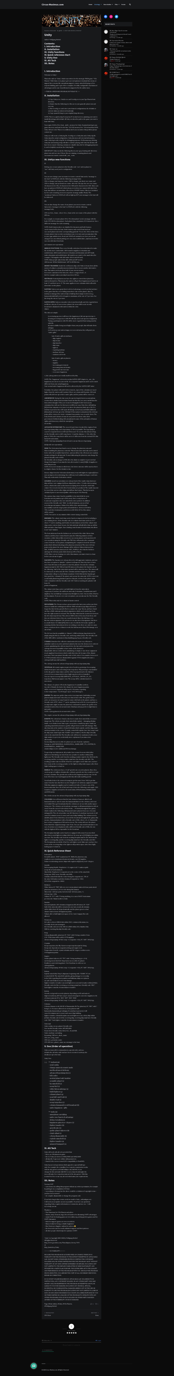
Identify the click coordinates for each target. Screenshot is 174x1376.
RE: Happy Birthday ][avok (117, 57)
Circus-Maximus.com (53, 4)
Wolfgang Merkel (51, 1306)
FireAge (113, 37)
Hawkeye (113, 54)
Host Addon (53, 1304)
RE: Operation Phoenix (116, 40)
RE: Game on (113, 49)
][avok (112, 61)
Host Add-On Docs (70, 30)
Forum (123, 4)
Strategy (97, 4)
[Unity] (44, 22)
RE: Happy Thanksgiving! (117, 64)
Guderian (113, 46)
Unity (60, 1304)
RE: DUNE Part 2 (115, 72)
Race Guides (107, 4)
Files (116, 4)
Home (90, 4)
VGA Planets (68, 1304)
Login (99, 1340)
